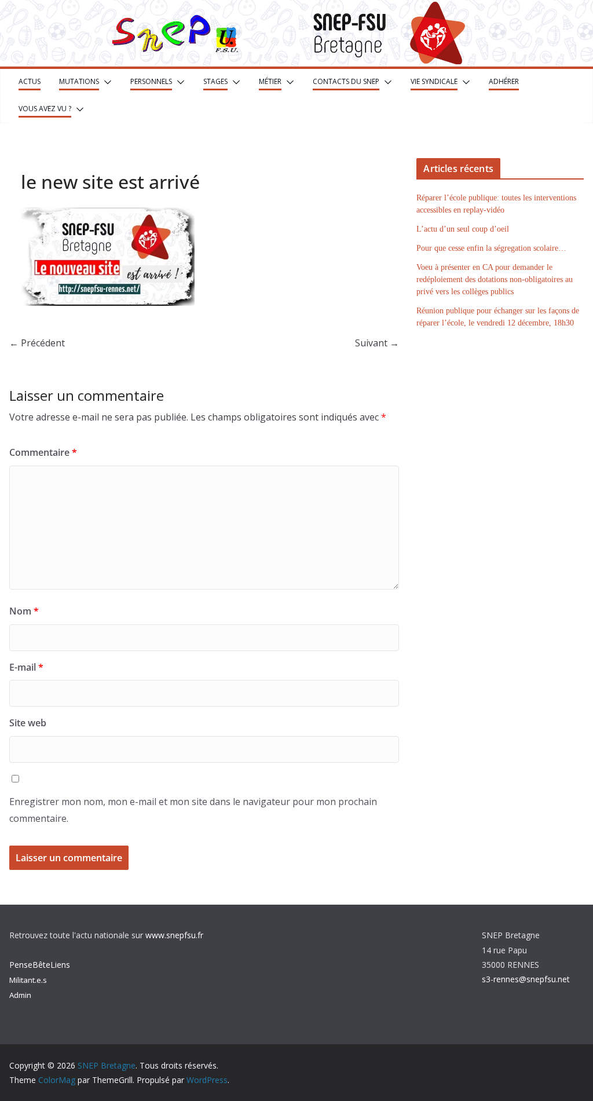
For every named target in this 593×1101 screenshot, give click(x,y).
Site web (27, 722)
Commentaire (43, 452)
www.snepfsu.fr (174, 935)
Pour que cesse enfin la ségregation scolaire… (491, 248)
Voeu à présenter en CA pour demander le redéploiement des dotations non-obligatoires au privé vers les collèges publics (494, 279)
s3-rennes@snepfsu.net (526, 979)
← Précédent (37, 342)
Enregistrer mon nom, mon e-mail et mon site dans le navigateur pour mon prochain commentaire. (193, 810)
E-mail (26, 667)
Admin (20, 995)
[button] (105, 82)
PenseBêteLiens (39, 964)
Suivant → (377, 342)
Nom (24, 611)
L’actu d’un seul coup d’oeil (462, 229)
